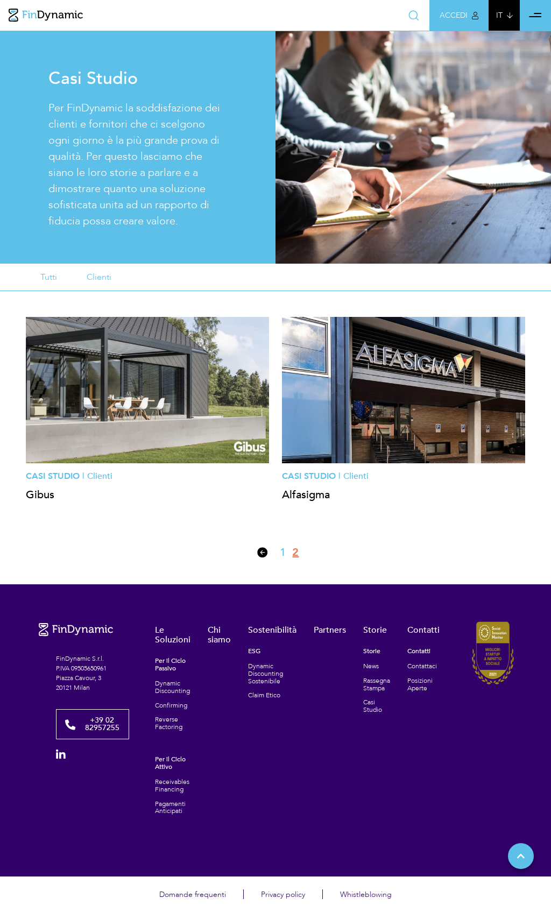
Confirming (171, 706)
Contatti (423, 630)
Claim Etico (264, 695)
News (371, 666)
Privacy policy (283, 894)
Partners (330, 630)
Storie (375, 630)
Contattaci (422, 666)
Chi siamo (219, 635)
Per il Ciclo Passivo (170, 665)
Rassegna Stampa (376, 684)
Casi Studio (372, 706)
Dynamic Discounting (172, 687)
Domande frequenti (192, 894)
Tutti (48, 277)
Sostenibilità (272, 630)
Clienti (99, 277)
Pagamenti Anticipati (170, 808)
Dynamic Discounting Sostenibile (265, 674)
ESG (254, 651)
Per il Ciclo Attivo (170, 763)
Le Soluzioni (172, 635)
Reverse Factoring (168, 723)
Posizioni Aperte (420, 684)
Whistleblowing (366, 894)
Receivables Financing (172, 786)
